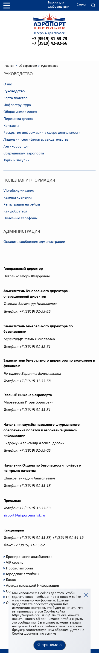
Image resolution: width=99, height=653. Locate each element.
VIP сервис (14, 563)
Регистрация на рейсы (21, 204)
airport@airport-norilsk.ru (24, 515)
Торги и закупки (16, 160)
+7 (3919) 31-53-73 (49, 39)
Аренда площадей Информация (32, 586)
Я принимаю (49, 645)
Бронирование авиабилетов (29, 557)
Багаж (11, 580)
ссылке (50, 634)
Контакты (11, 126)
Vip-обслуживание (18, 191)
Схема (81, 4)
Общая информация (20, 112)
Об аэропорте (28, 66)
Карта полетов (15, 98)
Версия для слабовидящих (58, 5)
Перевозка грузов (18, 119)
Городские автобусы (22, 574)
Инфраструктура (17, 105)
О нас (7, 84)
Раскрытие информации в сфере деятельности (42, 133)
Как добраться (15, 211)
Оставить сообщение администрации (34, 242)
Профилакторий (19, 568)
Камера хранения (17, 198)
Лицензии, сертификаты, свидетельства (36, 140)
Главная (8, 66)
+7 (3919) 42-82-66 (49, 43)
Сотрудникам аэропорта (23, 153)
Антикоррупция (16, 146)
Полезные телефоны (20, 218)
